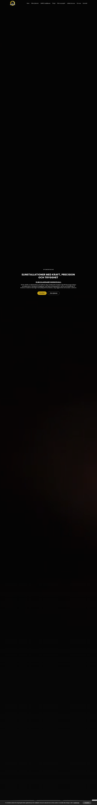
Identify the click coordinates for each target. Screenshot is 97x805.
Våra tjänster (54, 293)
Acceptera (87, 802)
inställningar (76, 802)
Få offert (42, 293)
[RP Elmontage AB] (12, 3)
